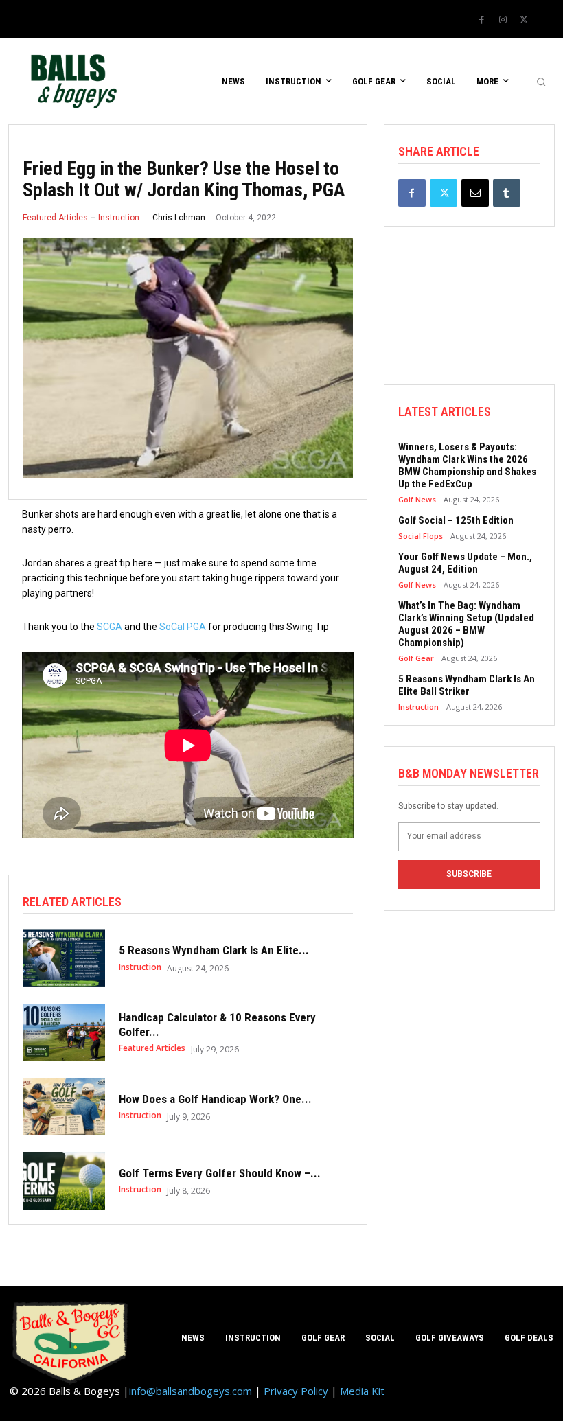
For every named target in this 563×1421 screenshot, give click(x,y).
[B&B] (70, 81)
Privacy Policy (296, 1391)
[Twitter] (524, 20)
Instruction (118, 217)
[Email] (475, 193)
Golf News (417, 499)
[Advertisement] (469, 315)
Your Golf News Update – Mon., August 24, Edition (465, 563)
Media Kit (362, 1391)
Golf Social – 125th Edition (456, 520)
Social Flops (420, 536)
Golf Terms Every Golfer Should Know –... (220, 1173)
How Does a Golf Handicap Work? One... (215, 1099)
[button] (541, 81)
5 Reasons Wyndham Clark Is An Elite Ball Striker (466, 685)
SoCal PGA (182, 626)
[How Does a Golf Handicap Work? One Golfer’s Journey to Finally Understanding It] (64, 1106)
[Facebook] (481, 20)
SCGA (109, 626)
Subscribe (469, 874)
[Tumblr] (506, 193)
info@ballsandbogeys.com (190, 1391)
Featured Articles (55, 217)
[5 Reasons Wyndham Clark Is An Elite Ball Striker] (64, 958)
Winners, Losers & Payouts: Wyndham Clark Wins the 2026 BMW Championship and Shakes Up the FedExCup (467, 465)
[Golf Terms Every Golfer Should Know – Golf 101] (64, 1181)
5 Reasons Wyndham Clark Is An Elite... (214, 950)
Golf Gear (416, 658)
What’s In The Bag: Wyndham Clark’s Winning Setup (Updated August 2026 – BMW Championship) (466, 624)
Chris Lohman (178, 217)
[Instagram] (503, 20)
